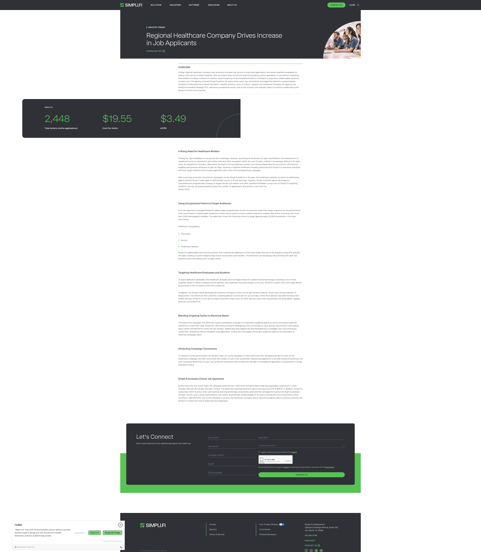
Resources (214, 5)
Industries (175, 5)
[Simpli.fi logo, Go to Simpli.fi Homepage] (131, 5)
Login (352, 5)
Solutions (156, 5)
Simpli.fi (294, 452)
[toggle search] (358, 5)
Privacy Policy (329, 467)
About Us (232, 5)
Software (194, 5)
